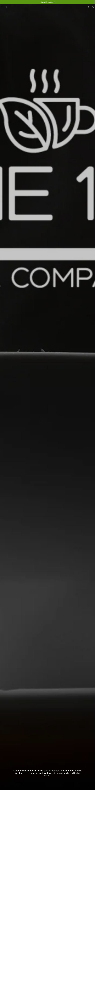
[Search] (6, 7)
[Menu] (2, 7)
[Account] (89, 7)
